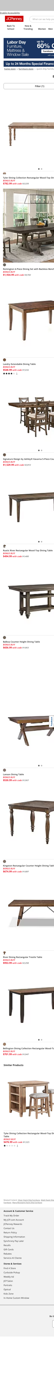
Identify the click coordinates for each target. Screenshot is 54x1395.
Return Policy (10, 1232)
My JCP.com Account (14, 1219)
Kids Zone (9, 1293)
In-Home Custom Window (16, 1297)
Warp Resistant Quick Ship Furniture (27, 1202)
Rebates (8, 1253)
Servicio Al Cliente (13, 1257)
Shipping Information (14, 1236)
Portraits (8, 1285)
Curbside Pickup (12, 1272)
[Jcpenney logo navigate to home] (14, 19)
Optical (7, 1289)
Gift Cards (9, 1249)
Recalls (7, 1245)
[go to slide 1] (39, 169)
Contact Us (9, 1228)
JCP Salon (8, 1280)
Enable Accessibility (10, 12)
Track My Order (11, 1215)
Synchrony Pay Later (14, 1241)
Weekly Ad (9, 1276)
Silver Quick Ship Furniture (29, 1200)
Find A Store (10, 1268)
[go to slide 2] (41, 169)
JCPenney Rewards (13, 1224)
